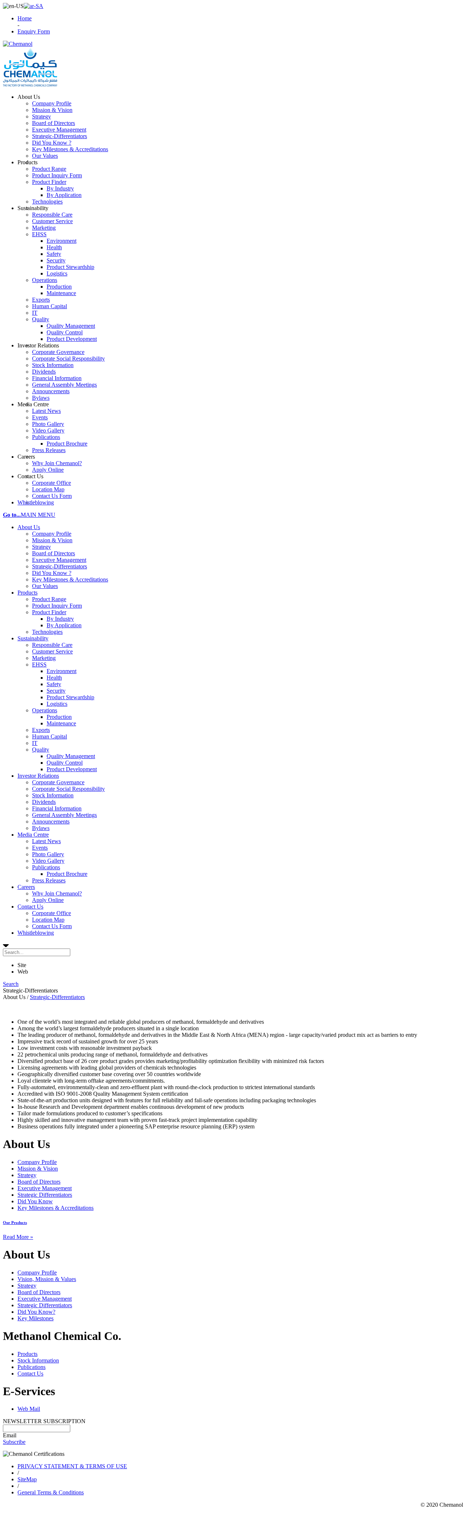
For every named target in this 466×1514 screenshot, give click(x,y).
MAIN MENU (38, 515)
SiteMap (27, 1479)
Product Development (72, 769)
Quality (40, 749)
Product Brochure (67, 874)
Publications (46, 867)
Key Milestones (35, 1318)
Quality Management (71, 756)
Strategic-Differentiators (59, 566)
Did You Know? (36, 1312)
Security (56, 691)
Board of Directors (53, 553)
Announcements (51, 821)
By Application (64, 625)
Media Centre (33, 835)
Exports (41, 730)
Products (27, 592)
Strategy (41, 547)
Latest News (46, 841)
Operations (44, 710)
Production (59, 717)
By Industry (60, 619)
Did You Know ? (51, 573)
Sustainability (32, 638)
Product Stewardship (70, 697)
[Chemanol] (17, 44)
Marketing (44, 658)
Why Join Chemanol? (57, 893)
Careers (26, 887)
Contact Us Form (52, 926)
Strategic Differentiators (44, 1195)
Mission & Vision (52, 540)
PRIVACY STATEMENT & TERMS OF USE (72, 1466)
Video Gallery (48, 861)
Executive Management (59, 560)
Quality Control (65, 763)
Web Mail (28, 1409)
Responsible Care (52, 645)
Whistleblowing (35, 933)
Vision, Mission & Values (46, 1279)
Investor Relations (38, 776)
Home (24, 18)
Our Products (15, 1222)
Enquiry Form (33, 31)
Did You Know (35, 1201)
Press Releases (49, 880)
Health (54, 678)
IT (34, 743)
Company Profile (51, 534)
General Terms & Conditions (50, 1492)
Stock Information (53, 795)
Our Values (45, 586)
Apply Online (48, 900)
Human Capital (49, 736)
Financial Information (57, 808)
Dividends (44, 802)
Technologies (47, 632)
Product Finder (49, 612)
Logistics (57, 704)
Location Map (48, 920)
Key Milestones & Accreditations (70, 579)
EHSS (39, 664)
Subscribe (14, 1442)
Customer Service (52, 651)
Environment (61, 671)
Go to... (12, 515)
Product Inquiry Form (57, 606)
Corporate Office (51, 913)
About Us (28, 527)
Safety (54, 684)
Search (11, 984)
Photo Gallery (48, 854)
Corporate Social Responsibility (68, 789)
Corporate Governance (58, 782)
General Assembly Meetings (64, 815)
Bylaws (41, 828)
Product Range (49, 599)
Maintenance (61, 723)
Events (40, 848)
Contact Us (30, 906)
